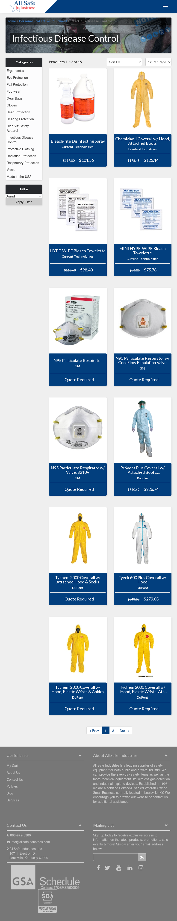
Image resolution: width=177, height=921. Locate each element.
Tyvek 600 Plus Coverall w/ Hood (142, 579)
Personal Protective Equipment (43, 21)
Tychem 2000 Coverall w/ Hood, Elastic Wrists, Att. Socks (142, 689)
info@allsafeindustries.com (30, 841)
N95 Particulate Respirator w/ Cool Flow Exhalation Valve (142, 360)
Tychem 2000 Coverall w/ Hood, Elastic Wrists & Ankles (77, 689)
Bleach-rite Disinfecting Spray (78, 141)
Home (11, 21)
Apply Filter (23, 202)
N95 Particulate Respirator (77, 360)
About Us (13, 772)
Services (13, 800)
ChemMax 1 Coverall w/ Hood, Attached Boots (142, 141)
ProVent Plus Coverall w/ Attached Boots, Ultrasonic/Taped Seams (142, 470)
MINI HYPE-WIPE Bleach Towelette (142, 250)
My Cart (12, 765)
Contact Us (15, 779)
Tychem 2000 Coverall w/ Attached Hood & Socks (77, 579)
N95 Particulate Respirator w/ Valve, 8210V (78, 470)
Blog (10, 793)
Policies (12, 786)
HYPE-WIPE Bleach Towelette (78, 250)
